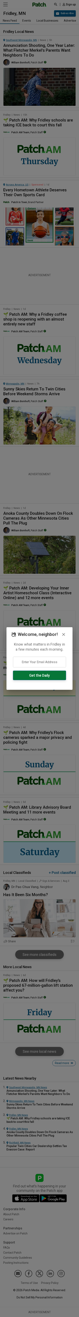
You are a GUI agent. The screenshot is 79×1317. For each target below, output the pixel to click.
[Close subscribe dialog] (64, 634)
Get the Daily (39, 675)
